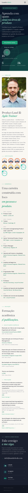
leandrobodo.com (8, 490)
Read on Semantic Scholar (8, 414)
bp (4, 232)
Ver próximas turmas (9, 42)
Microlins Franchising (8, 282)
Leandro (6, 2)
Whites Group (6, 247)
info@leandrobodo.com (13, 458)
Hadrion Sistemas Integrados (10, 255)
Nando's (5, 215)
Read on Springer (6, 397)
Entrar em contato (9, 47)
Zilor (4, 297)
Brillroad (5, 223)
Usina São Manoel (7, 290)
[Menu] (25, 2)
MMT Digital (8, 232)
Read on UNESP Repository (8, 428)
